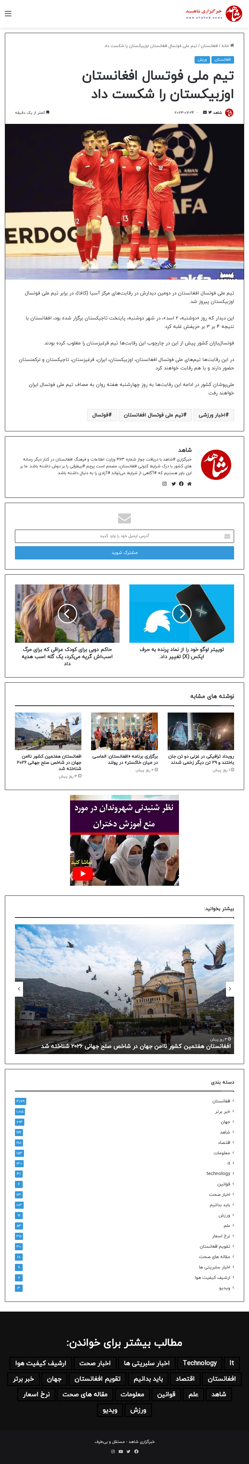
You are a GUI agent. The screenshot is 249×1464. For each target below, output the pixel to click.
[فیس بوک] (180, 484)
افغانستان (209, 46)
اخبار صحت (219, 1195)
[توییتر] (172, 484)
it (229, 1163)
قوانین (223, 1184)
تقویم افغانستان (215, 1246)
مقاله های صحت (214, 1257)
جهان (225, 1122)
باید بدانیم (220, 1205)
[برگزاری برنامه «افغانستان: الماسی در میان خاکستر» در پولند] (124, 731)
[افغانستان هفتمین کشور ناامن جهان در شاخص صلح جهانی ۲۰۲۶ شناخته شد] (48, 731)
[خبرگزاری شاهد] (213, 14)
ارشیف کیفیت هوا (212, 1278)
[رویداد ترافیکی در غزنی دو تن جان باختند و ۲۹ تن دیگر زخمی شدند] (201, 731)
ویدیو (224, 1288)
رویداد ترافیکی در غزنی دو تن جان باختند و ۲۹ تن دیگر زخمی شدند (201, 759)
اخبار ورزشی (212, 415)
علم (227, 1226)
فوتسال (100, 415)
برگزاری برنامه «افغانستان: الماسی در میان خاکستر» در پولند (125, 759)
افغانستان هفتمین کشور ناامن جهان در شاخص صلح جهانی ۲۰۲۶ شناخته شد (49, 762)
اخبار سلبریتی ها (214, 1267)
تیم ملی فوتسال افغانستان (153, 415)
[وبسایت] (188, 484)
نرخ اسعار (221, 1236)
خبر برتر (222, 1112)
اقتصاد (224, 1143)
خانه (225, 46)
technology (218, 1173)
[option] (124, 989)
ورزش (202, 59)
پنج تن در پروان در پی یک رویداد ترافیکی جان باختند (164, 1046)
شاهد (217, 112)
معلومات (222, 1153)
